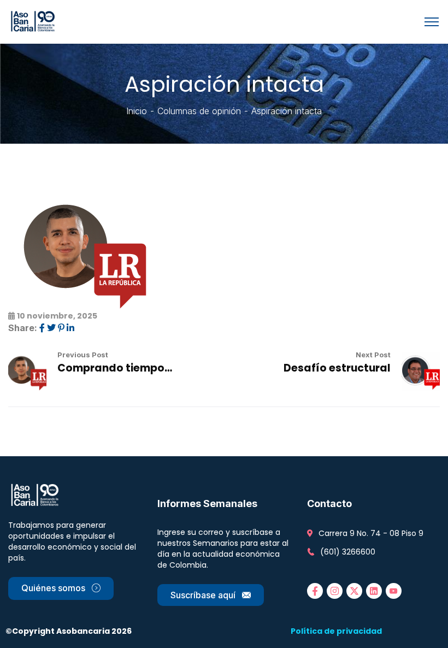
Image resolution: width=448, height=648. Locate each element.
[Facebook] (42, 327)
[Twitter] (51, 327)
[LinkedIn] (70, 327)
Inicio (136, 110)
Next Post (373, 354)
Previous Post (82, 354)
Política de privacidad (336, 631)
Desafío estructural (337, 368)
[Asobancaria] (34, 20)
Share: (22, 327)
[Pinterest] (61, 327)
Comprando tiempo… (114, 368)
